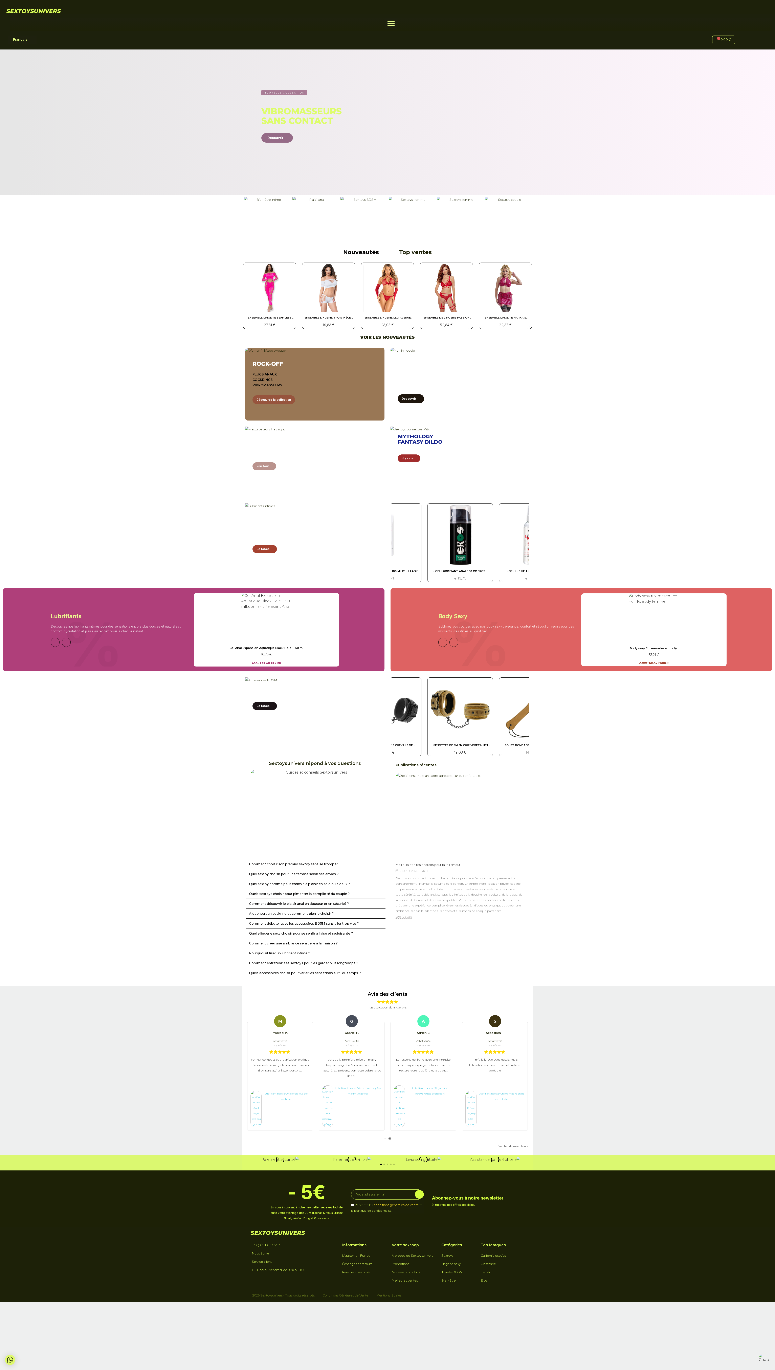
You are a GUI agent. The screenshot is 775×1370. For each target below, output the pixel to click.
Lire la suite (404, 916)
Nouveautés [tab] (361, 252)
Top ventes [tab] (415, 252)
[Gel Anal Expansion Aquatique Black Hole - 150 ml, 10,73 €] (266, 630)
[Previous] (55, 642)
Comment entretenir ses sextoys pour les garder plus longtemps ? (303, 963)
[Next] (66, 642)
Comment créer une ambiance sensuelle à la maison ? (293, 943)
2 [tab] (390, 1138)
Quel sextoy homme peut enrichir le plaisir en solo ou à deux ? (299, 884)
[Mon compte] (745, 40)
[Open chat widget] (764, 1359)
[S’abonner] (419, 1194)
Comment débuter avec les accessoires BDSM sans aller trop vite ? (304, 923)
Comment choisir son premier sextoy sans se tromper (293, 864)
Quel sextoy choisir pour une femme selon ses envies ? (294, 874)
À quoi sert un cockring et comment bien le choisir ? (291, 914)
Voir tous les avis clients (513, 1146)
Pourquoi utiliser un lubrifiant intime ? (279, 953)
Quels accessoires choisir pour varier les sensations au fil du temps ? (305, 973)
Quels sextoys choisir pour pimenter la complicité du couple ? (299, 894)
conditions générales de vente (396, 1205)
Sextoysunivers (33, 11)
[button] (391, 23)
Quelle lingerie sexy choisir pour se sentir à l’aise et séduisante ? (301, 933)
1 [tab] (385, 1138)
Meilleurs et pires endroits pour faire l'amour (428, 865)
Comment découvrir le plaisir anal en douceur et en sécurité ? (299, 904)
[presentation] (392, 853)
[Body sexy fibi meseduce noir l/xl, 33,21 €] (654, 629)
